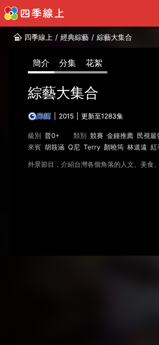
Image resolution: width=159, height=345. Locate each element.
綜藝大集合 (114, 37)
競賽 (96, 135)
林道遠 (137, 147)
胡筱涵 (54, 147)
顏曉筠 (114, 147)
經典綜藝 (75, 37)
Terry (91, 147)
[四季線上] (34, 13)
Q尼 (74, 147)
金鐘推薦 (120, 135)
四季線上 (38, 37)
